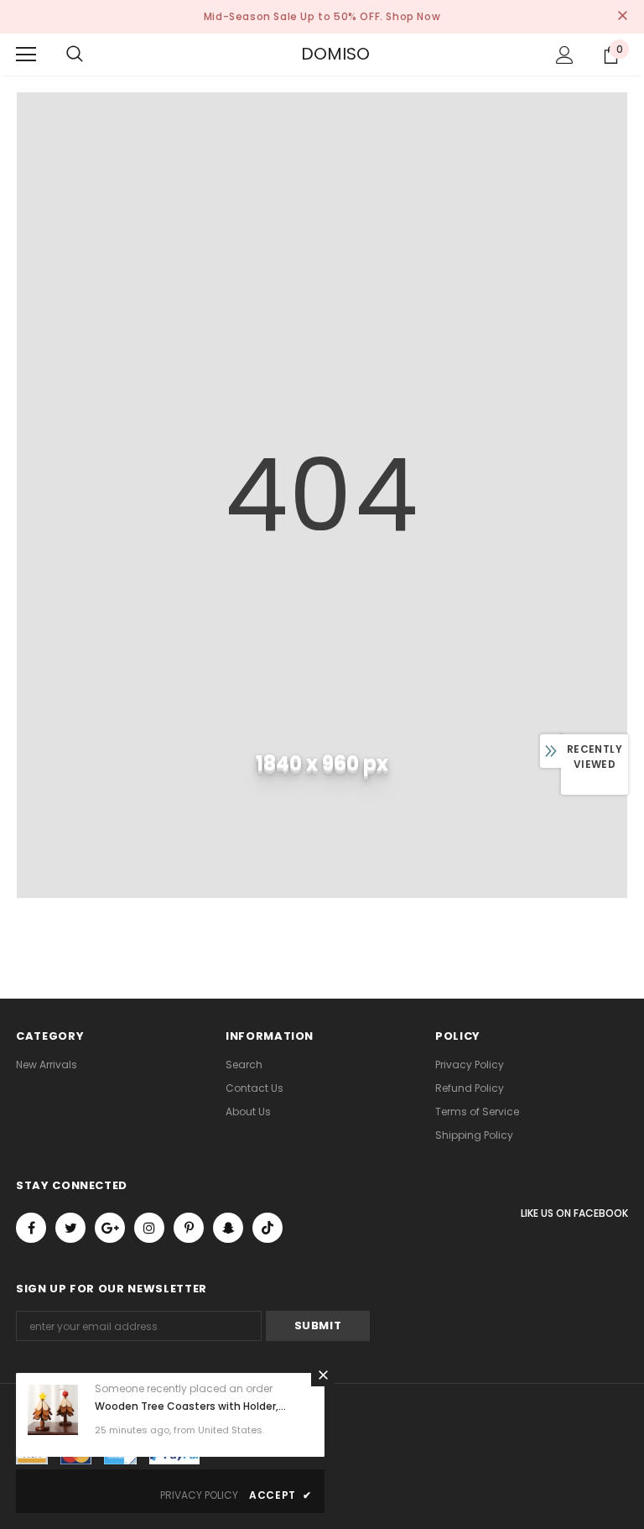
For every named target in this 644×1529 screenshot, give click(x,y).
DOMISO (322, 53)
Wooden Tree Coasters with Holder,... (190, 1406)
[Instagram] (149, 1228)
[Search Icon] (74, 54)
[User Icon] (565, 55)
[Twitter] (70, 1228)
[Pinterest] (189, 1228)
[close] (622, 16)
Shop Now (413, 16)
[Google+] (110, 1228)
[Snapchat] (228, 1228)
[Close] (323, 1374)
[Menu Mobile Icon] (26, 54)
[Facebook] (31, 1228)
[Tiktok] (267, 1228)
